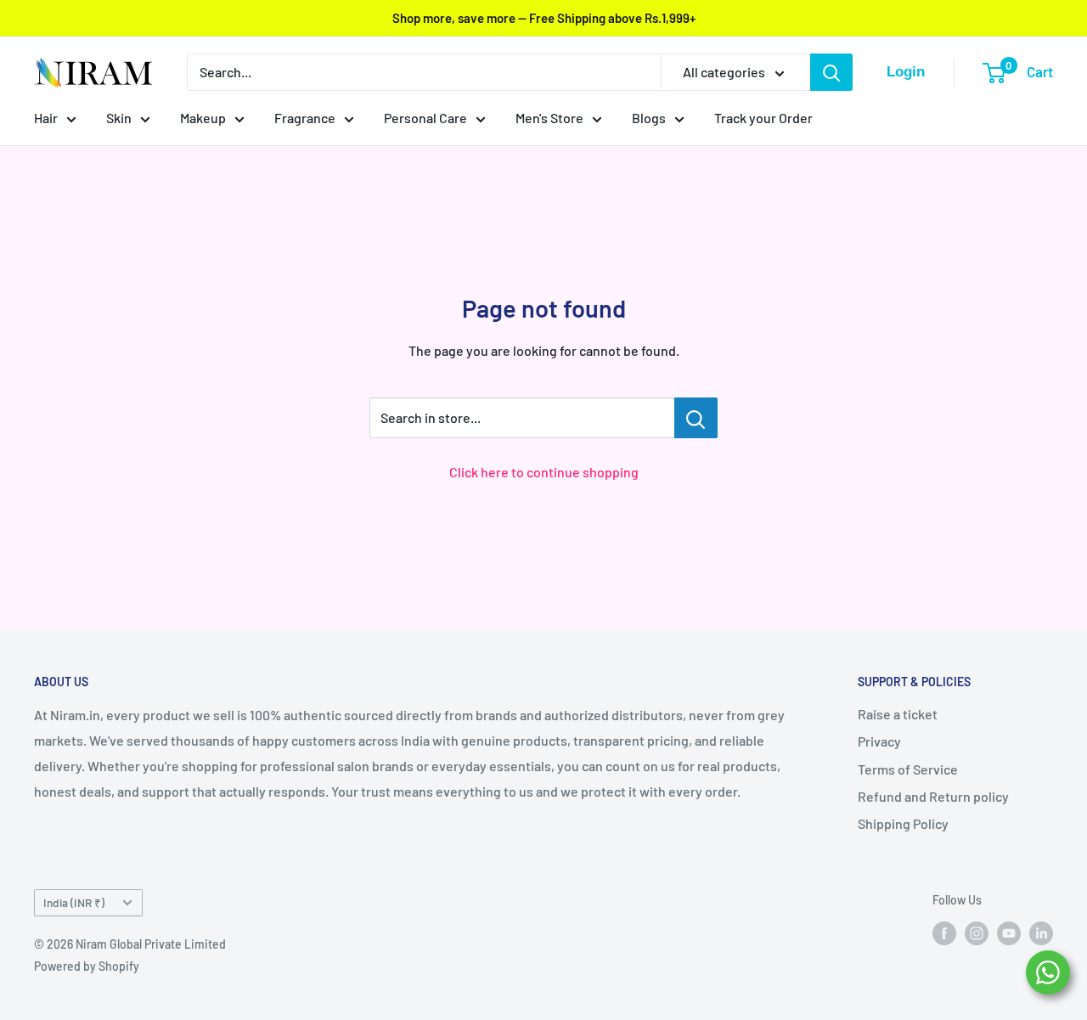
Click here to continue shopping (544, 472)
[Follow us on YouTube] (1009, 932)
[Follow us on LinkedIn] (1041, 932)
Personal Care (425, 118)
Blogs (649, 118)
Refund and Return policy (933, 796)
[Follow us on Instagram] (976, 932)
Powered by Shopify (86, 966)
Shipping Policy (903, 823)
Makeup (203, 118)
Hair (46, 118)
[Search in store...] (696, 417)
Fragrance (304, 118)
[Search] (831, 72)
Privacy (879, 741)
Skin (119, 118)
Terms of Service (908, 769)
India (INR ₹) (73, 902)
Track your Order (763, 118)
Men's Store (549, 118)
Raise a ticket (898, 714)
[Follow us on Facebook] (944, 932)
